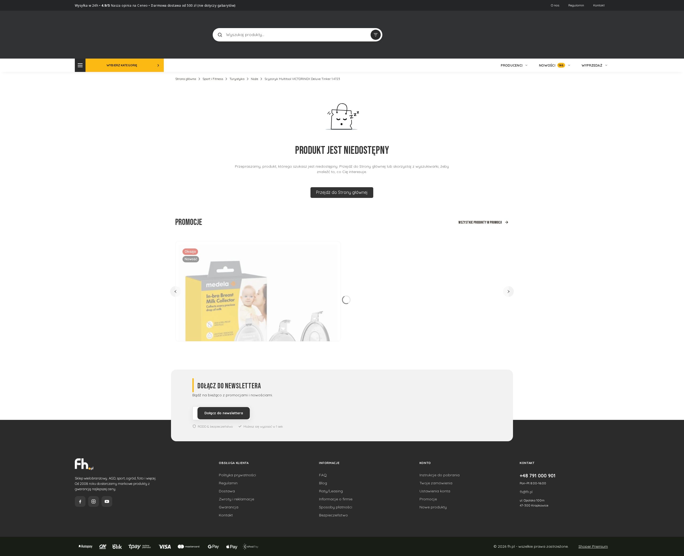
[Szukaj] (220, 35)
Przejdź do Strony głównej (342, 192)
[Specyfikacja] (330, 250)
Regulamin (576, 5)
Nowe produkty (433, 507)
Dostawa (227, 491)
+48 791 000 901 (537, 475)
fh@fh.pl (526, 492)
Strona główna (185, 79)
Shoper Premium (593, 546)
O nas (555, 5)
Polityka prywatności (237, 475)
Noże (254, 79)
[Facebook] (80, 501)
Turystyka (237, 79)
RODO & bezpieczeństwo (215, 426)
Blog (323, 483)
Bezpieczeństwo (333, 515)
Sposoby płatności (335, 507)
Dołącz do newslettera (223, 413)
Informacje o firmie (335, 499)
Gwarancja (228, 507)
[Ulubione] (603, 34)
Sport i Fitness (213, 79)
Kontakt (599, 5)
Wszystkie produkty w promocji (480, 222)
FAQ (323, 475)
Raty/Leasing (331, 491)
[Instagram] (93, 501)
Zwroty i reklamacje (236, 499)
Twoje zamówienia (435, 483)
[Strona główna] (95, 34)
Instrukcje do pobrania (439, 475)
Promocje (428, 499)
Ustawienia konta (434, 491)
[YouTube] (107, 501)
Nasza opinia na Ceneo (129, 5)
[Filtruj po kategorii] (376, 35)
